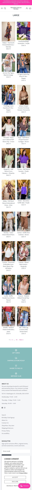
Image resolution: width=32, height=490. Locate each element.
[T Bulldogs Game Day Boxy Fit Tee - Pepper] (8, 95)
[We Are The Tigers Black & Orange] (8, 62)
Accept (15, 477)
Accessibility (5, 433)
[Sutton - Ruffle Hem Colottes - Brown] (23, 221)
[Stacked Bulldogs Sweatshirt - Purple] (23, 31)
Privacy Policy (23, 473)
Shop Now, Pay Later (8, 425)
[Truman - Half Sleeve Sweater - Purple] (23, 158)
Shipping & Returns (7, 428)
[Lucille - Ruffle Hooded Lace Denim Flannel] (8, 285)
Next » (21, 340)
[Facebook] (2, 407)
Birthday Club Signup (8, 418)
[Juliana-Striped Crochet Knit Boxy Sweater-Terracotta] (23, 95)
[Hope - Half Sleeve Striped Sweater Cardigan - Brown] (23, 126)
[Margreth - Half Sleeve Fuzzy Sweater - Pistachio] (8, 158)
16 (16, 340)
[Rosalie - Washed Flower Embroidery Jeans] (8, 316)
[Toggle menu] (2, 8)
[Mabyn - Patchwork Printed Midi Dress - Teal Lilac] (8, 31)
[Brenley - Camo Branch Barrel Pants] (8, 221)
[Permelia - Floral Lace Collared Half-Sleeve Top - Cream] (8, 126)
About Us (4, 420)
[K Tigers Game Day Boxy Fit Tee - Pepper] (23, 63)
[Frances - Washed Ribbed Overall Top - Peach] (23, 285)
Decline (15, 482)
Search (4, 415)
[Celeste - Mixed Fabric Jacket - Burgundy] (23, 251)
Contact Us (5, 423)
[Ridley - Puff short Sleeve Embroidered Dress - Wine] (8, 190)
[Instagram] (4, 407)
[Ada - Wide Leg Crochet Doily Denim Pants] (23, 316)
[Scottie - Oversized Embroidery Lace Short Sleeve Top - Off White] (8, 251)
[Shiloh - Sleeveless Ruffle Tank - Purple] (23, 189)
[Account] (26, 8)
